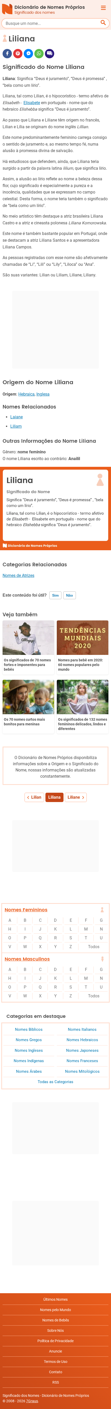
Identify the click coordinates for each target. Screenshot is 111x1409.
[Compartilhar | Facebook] (7, 53)
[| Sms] (49, 53)
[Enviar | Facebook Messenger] (28, 53)
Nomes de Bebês (55, 1320)
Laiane (16, 416)
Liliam (16, 426)
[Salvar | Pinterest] (17, 53)
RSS (55, 1382)
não (69, 595)
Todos (93, 946)
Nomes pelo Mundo (55, 1310)
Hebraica (26, 394)
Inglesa (43, 394)
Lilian (36, 797)
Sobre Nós (55, 1330)
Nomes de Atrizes (18, 575)
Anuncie (55, 1351)
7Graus (32, 1401)
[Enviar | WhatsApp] (39, 53)
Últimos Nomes (55, 1299)
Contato (55, 1372)
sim (55, 595)
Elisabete (31, 102)
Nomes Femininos (26, 910)
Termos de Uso (55, 1362)
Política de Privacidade (55, 1341)
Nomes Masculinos (27, 959)
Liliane (74, 797)
